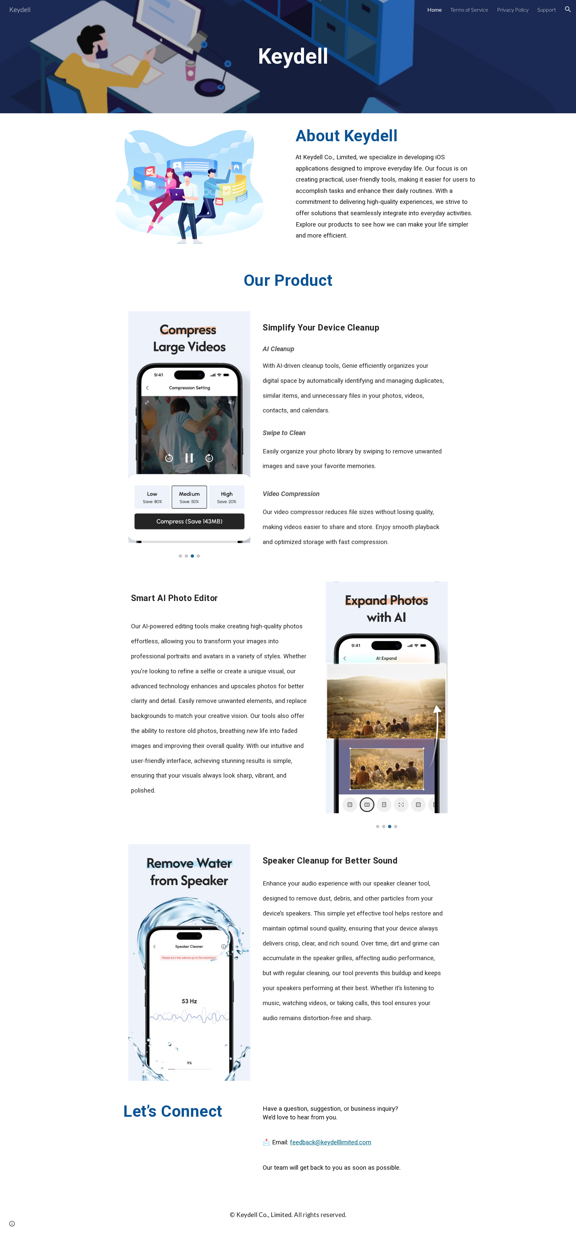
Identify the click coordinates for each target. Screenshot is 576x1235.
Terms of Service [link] (469, 9)
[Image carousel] (189, 434)
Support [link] (546, 9)
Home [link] (434, 9)
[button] (568, 9)
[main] (288, 56)
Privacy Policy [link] (513, 9)
